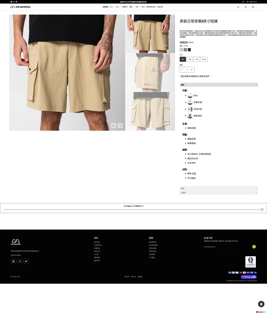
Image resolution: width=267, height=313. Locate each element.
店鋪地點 (97, 248)
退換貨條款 (152, 248)
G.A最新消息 (98, 245)
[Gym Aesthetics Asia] (20, 7)
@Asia (19, 255)
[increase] (191, 69)
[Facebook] (11, 2)
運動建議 (97, 257)
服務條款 (140, 277)
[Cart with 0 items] (253, 7)
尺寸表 (96, 254)
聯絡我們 (97, 260)
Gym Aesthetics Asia (241, 281)
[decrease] (182, 69)
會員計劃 (97, 251)
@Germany (14, 255)
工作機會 (152, 257)
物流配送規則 (153, 245)
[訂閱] (254, 246)
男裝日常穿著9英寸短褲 (199, 21)
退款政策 (126, 277)
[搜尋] (238, 7)
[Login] (246, 7)
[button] (253, 7)
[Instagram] (14, 2)
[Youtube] (16, 2)
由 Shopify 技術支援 (251, 281)
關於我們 (97, 242)
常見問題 (152, 254)
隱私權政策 (152, 242)
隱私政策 (133, 277)
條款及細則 (152, 251)
